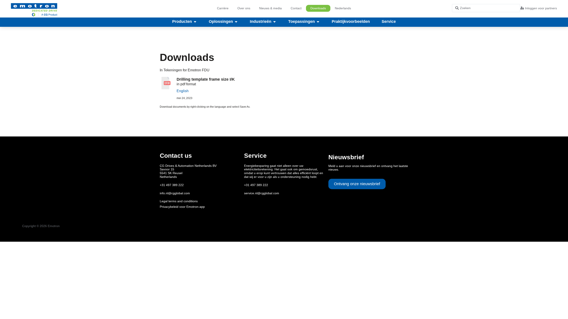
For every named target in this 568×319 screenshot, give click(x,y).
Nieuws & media (270, 8)
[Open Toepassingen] (318, 22)
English (183, 91)
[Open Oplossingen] (236, 22)
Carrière (223, 8)
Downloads (318, 8)
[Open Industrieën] (274, 22)
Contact (296, 8)
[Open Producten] (195, 22)
